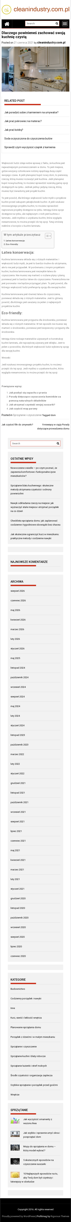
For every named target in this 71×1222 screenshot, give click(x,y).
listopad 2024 (18, 667)
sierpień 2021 (18, 821)
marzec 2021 (17, 869)
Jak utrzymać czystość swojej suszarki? (32, 404)
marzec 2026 (17, 629)
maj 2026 (15, 610)
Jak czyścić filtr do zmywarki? (17, 424)
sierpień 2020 (18, 936)
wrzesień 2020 (18, 927)
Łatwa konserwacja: (15, 240)
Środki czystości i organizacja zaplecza (31, 1075)
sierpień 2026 (18, 591)
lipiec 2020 (16, 946)
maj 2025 (15, 658)
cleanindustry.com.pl (51, 42)
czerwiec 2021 (18, 840)
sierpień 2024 (18, 696)
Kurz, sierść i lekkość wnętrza (26, 1017)
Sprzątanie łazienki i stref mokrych (29, 1065)
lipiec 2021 (16, 831)
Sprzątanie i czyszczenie (27, 415)
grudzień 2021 (18, 783)
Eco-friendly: (12, 244)
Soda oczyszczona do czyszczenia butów (28, 138)
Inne (13, 1008)
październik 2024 (19, 677)
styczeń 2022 (17, 773)
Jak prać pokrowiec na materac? (23, 121)
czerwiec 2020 (18, 956)
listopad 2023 (18, 735)
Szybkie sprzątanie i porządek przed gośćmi (34, 1085)
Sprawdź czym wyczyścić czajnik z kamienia (29, 147)
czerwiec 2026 (18, 600)
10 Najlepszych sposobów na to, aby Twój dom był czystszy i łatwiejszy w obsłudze (34, 1177)
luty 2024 (15, 715)
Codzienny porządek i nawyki (26, 998)
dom (53, 415)
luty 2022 (15, 764)
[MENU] (65, 23)
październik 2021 (19, 802)
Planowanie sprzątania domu (26, 1027)
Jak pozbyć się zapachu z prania (28, 392)
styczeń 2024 (17, 725)
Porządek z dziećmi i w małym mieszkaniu (33, 1037)
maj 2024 (15, 706)
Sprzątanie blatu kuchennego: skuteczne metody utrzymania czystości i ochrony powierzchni (32, 489)
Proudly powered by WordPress (18, 1216)
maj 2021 (15, 850)
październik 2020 (19, 917)
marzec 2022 (17, 754)
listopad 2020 (18, 908)
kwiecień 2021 (18, 860)
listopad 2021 (18, 792)
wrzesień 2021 (18, 812)
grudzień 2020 (18, 898)
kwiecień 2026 (18, 619)
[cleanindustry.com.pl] (7, 23)
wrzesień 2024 (18, 687)
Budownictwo (18, 989)
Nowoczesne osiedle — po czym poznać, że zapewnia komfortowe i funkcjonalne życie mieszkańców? (34, 472)
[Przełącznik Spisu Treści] (46, 236)
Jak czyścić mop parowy (23, 408)
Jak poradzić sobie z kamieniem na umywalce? (31, 112)
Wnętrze (15, 1094)
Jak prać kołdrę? (13, 129)
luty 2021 (15, 879)
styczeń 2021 (17, 888)
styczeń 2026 (17, 648)
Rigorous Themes (60, 1216)
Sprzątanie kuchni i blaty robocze (28, 1056)
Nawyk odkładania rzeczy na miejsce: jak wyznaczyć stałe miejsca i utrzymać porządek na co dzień (35, 507)
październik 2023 (19, 744)
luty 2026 (15, 639)
